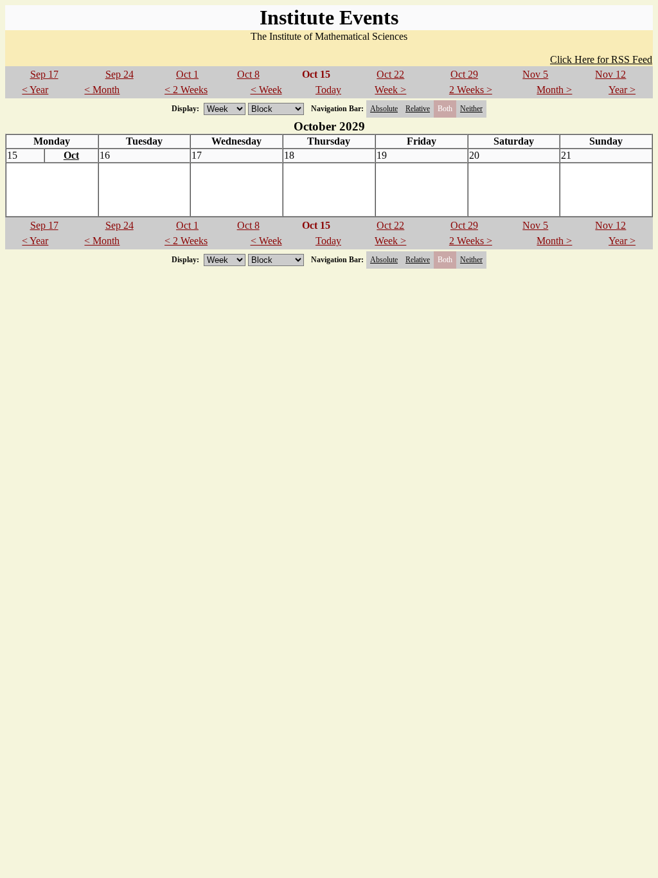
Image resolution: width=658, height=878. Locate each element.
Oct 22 (390, 74)
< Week (266, 89)
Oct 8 (248, 74)
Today (328, 89)
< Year (35, 89)
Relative (417, 108)
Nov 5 (535, 74)
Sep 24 (119, 74)
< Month (102, 89)
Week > (390, 89)
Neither (471, 108)
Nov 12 (610, 74)
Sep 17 (44, 74)
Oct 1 (187, 74)
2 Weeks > (470, 89)
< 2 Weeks (186, 89)
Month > (554, 89)
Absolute (384, 108)
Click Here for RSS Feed (601, 59)
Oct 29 (464, 74)
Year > (622, 89)
